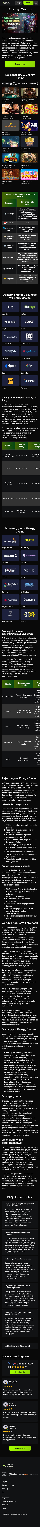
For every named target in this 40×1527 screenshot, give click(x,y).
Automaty (32, 83)
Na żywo (15, 83)
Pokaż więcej (20, 1448)
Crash (23, 83)
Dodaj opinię (20, 1372)
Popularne (5, 83)
